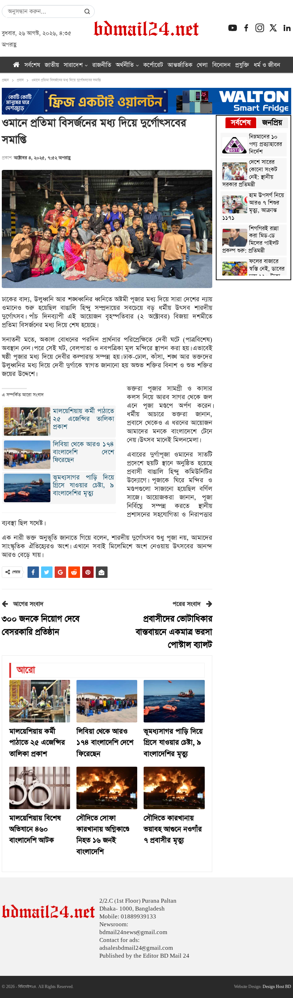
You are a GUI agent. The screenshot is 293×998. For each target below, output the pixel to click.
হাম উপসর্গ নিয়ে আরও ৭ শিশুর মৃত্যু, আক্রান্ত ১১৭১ (253, 207)
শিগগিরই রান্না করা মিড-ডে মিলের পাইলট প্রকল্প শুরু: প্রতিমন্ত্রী (250, 240)
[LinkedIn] (287, 28)
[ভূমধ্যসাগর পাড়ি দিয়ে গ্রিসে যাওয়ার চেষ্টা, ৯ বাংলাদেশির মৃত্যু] (174, 701)
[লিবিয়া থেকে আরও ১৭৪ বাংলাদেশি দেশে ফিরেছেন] (106, 701)
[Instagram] (259, 28)
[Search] (87, 11)
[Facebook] (246, 28)
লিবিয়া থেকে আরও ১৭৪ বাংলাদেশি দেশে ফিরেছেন (83, 452)
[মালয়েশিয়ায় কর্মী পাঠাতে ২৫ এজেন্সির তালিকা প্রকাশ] (39, 701)
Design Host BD (277, 986)
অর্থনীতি (125, 65)
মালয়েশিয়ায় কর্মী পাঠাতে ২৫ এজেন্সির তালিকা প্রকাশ (83, 419)
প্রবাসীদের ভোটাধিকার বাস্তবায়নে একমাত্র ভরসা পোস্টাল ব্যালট (174, 632)
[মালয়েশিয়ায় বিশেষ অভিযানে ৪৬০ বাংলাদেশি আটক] (39, 788)
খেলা (202, 65)
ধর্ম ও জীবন (267, 65)
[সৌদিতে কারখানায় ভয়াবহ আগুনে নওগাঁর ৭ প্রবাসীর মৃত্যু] (174, 788)
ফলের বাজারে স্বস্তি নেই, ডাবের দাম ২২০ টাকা (266, 269)
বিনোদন (221, 65)
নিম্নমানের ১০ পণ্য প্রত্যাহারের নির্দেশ (265, 144)
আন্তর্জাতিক (180, 65)
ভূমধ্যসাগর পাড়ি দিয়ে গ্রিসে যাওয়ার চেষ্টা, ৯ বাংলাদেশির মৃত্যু (83, 485)
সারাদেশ (73, 65)
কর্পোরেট (153, 65)
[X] (273, 28)
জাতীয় (52, 65)
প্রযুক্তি (242, 65)
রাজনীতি (101, 65)
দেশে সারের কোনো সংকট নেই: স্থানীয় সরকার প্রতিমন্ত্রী (249, 174)
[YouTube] (232, 28)
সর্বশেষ (32, 65)
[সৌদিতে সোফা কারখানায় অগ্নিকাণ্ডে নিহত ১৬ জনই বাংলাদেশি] (106, 788)
